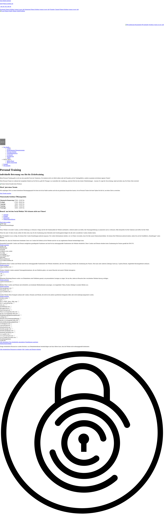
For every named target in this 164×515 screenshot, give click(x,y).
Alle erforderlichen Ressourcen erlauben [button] (11, 349)
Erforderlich (3, 263)
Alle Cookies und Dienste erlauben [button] (31, 349)
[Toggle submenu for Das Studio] (10, 147)
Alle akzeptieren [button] (4, 342)
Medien (2, 285)
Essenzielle (3, 243)
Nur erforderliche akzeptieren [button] (17, 342)
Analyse (2, 270)
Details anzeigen (4, 245)
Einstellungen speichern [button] (31, 342)
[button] (5, 222)
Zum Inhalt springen (5, 0)
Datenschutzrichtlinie (5, 343)
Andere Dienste (4, 295)
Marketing (3, 278)
